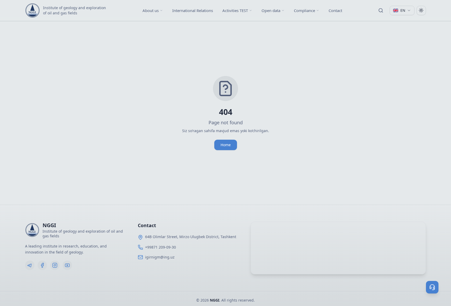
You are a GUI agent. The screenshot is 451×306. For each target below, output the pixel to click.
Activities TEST (235, 10)
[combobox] (402, 10)
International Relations (192, 10)
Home (226, 144)
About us (151, 10)
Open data (271, 10)
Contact (335, 10)
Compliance (304, 10)
